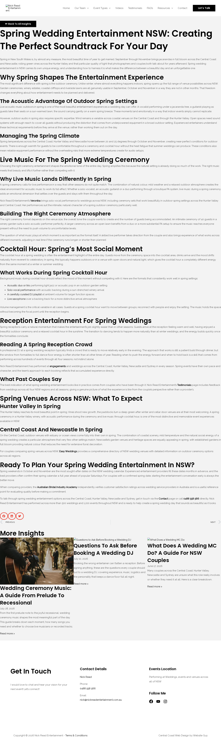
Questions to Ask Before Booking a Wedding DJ (105, 549)
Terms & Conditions (76, 735)
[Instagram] (165, 701)
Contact (163, 498)
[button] (87, 8)
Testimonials (184, 385)
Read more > (7, 633)
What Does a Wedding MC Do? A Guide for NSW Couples (182, 553)
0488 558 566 (191, 498)
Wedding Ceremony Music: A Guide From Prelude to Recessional (36, 595)
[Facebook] (151, 701)
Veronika (35, 200)
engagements (58, 366)
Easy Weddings (68, 451)
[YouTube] (158, 701)
